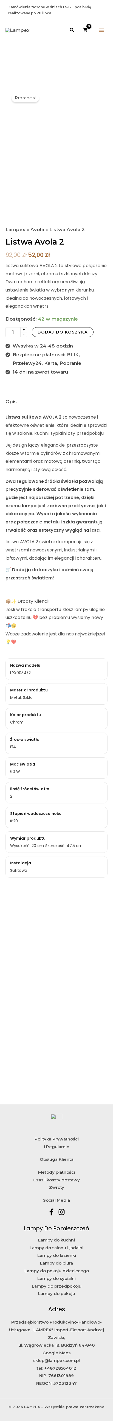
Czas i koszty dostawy (56, 1179)
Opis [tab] (11, 401)
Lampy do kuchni (56, 1240)
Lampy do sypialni (56, 1278)
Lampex (15, 229)
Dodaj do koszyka (63, 332)
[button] (72, 30)
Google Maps (56, 1352)
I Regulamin (56, 1146)
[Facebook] (51, 1212)
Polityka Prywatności (57, 1139)
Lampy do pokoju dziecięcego (56, 1270)
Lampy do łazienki (56, 1255)
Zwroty (56, 1187)
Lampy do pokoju (56, 1293)
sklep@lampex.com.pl (56, 1360)
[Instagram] (61, 1212)
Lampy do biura (56, 1263)
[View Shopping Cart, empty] (85, 30)
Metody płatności (56, 1172)
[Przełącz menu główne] (101, 30)
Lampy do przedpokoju (56, 1286)
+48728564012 (60, 1368)
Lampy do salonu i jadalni (56, 1247)
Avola (37, 229)
